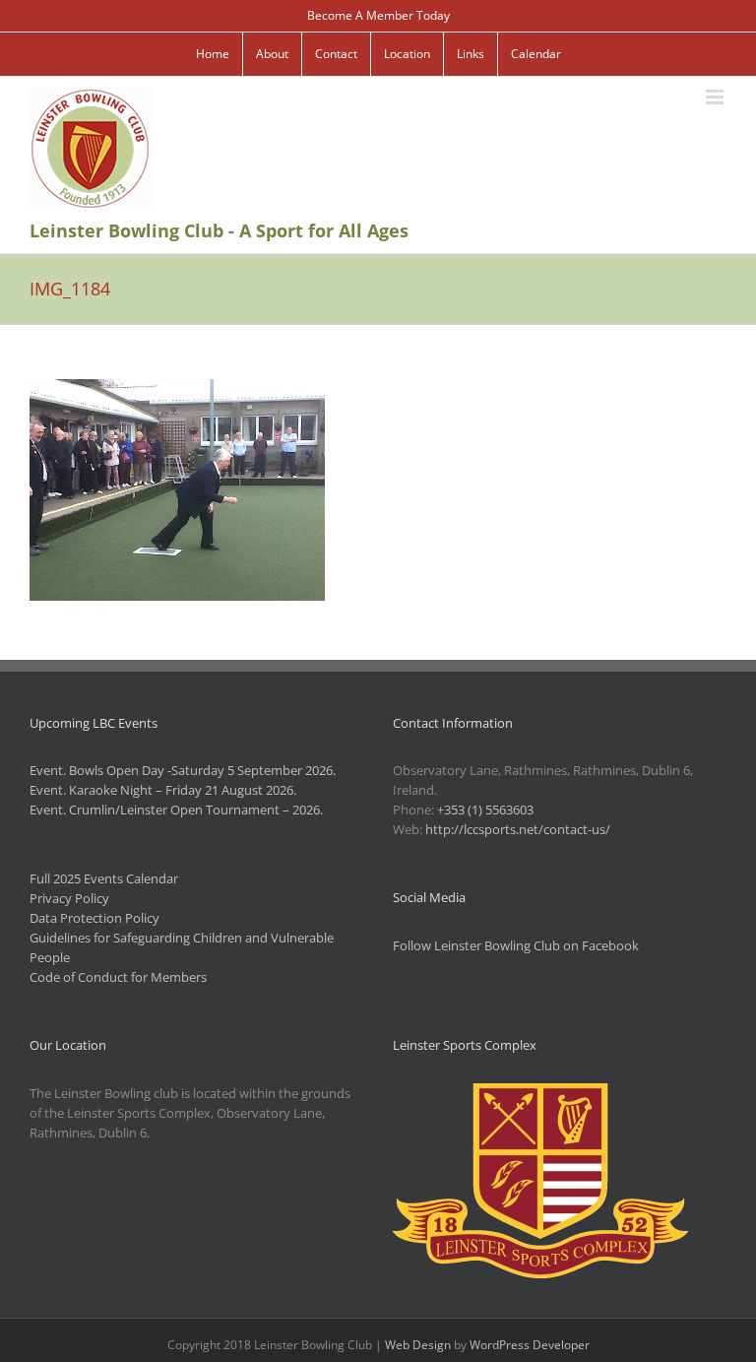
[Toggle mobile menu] (716, 97)
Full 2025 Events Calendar (104, 878)
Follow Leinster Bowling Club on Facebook (516, 945)
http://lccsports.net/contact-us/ (517, 829)
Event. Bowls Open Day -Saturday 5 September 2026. (183, 770)
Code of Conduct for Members (118, 977)
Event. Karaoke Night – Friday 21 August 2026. (163, 790)
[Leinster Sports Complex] (540, 1093)
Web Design (418, 1344)
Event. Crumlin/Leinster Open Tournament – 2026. (176, 809)
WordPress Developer (530, 1344)
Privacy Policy (69, 898)
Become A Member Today (378, 15)
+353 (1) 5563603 (485, 809)
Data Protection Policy (94, 918)
